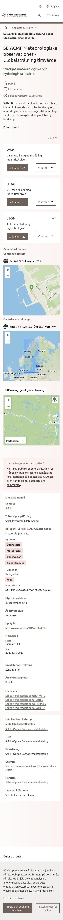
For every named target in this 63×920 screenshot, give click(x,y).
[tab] (25, 390)
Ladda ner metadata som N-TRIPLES (25, 703)
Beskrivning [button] (12, 749)
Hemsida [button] (10, 777)
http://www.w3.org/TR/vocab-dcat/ (25, 627)
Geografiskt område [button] (15, 249)
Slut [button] (7, 649)
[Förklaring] (55, 400)
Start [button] (8, 640)
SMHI (8, 508)
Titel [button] (8, 736)
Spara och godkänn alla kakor (18, 908)
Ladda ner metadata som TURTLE (24, 699)
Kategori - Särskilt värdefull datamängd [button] (28, 528)
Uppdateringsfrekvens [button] (18, 665)
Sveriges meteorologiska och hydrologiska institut (25, 71)
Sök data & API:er (22, 27)
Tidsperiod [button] (11, 635)
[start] (5, 28)
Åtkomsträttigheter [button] (16, 677)
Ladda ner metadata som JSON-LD (25, 707)
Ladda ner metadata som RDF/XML (25, 695)
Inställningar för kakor (47, 908)
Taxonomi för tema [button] (16, 790)
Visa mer (12, 569)
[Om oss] (40, 6)
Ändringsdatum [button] (14, 610)
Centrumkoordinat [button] (14, 253)
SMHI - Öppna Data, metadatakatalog (26, 729)
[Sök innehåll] (39, 15)
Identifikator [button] (12, 585)
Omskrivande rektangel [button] (17, 319)
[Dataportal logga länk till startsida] (15, 15)
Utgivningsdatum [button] (15, 598)
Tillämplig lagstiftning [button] (18, 516)
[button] (15, 440)
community (13, 484)
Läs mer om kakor (14, 897)
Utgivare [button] (10, 761)
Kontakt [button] (10, 503)
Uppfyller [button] (10, 623)
